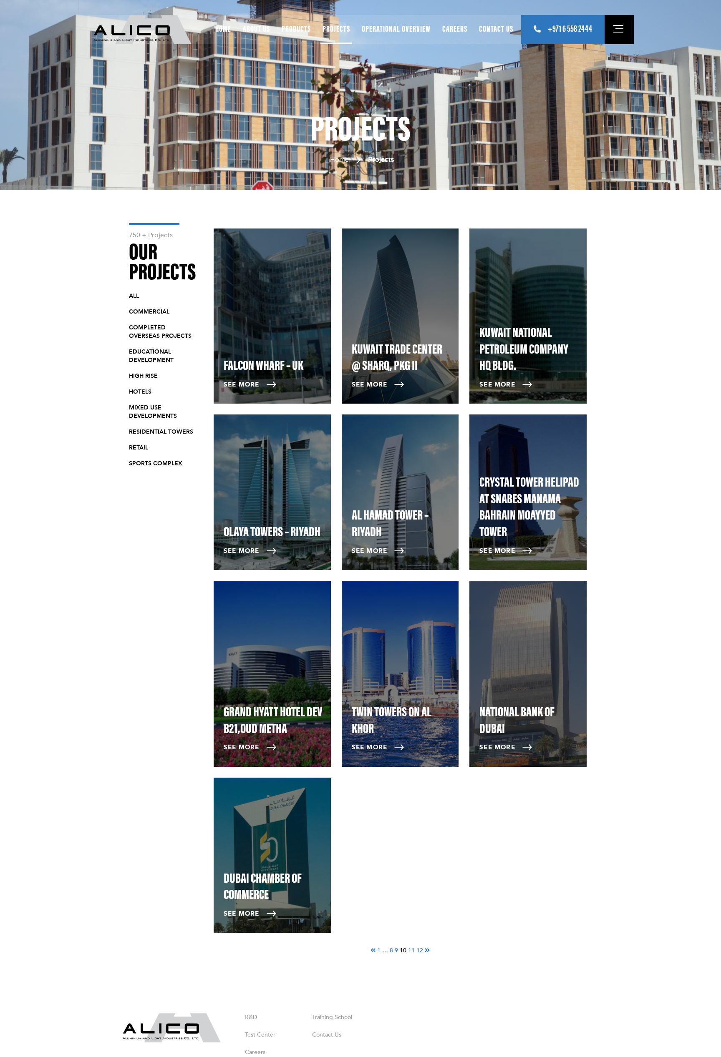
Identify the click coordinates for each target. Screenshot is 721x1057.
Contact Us (496, 29)
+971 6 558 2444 (570, 29)
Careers (454, 29)
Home (223, 29)
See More (242, 384)
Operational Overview (396, 29)
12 (419, 950)
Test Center (260, 1035)
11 (411, 950)
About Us (256, 29)
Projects (336, 29)
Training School (332, 1017)
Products (296, 29)
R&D (251, 1017)
